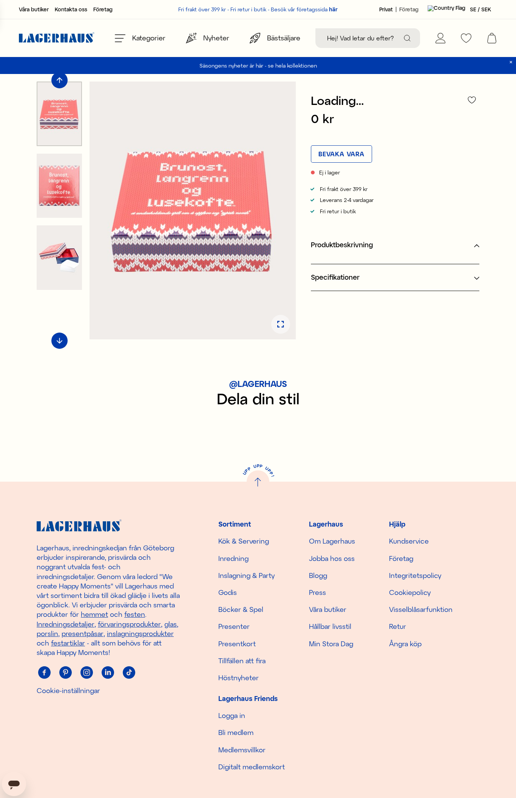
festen (134, 614)
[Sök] (407, 38)
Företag (103, 9)
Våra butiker (34, 9)
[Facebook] (44, 672)
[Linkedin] (107, 672)
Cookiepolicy (410, 592)
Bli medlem (235, 732)
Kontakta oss (71, 9)
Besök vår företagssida (304, 9)
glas (170, 624)
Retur (397, 626)
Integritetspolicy (415, 575)
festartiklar (68, 643)
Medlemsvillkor (242, 750)
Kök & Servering (243, 541)
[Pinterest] (65, 672)
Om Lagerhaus (332, 541)
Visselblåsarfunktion (421, 609)
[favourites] (466, 38)
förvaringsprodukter (129, 624)
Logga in (231, 715)
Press (317, 592)
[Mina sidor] (440, 38)
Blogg (318, 575)
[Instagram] (86, 672)
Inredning (233, 558)
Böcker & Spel (240, 609)
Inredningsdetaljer (65, 624)
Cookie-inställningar (68, 690)
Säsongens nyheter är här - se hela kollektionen (258, 65)
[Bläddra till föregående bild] (59, 80)
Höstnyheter (238, 677)
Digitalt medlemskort (251, 767)
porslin (47, 633)
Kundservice (409, 541)
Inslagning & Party (246, 575)
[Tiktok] (128, 672)
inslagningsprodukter (140, 633)
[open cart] (492, 38)
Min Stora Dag (331, 643)
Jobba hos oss (332, 558)
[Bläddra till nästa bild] (59, 341)
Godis (227, 592)
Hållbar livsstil (330, 626)
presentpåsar (83, 633)
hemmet (94, 614)
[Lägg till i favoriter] (471, 100)
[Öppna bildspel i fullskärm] (280, 324)
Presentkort (237, 643)
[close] (511, 62)
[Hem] (56, 38)
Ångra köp (405, 643)
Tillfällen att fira (242, 660)
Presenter (234, 626)
